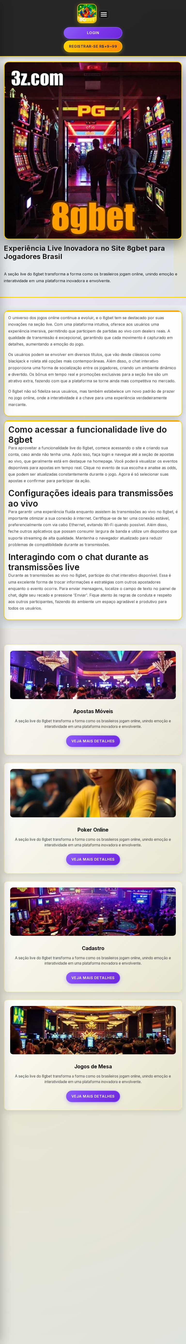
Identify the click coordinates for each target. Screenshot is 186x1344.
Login (93, 32)
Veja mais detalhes (93, 741)
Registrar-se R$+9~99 (93, 46)
